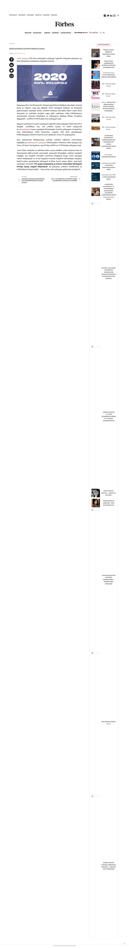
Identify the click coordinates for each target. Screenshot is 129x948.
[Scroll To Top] (124, 943)
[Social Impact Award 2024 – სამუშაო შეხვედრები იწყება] (96, 177)
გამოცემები (21, 15)
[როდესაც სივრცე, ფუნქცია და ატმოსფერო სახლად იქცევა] (96, 53)
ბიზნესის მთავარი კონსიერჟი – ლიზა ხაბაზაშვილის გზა (108, 503)
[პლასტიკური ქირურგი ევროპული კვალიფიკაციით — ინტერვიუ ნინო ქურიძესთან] (96, 579)
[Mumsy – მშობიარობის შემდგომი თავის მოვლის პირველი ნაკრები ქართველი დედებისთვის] (96, 106)
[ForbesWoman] (64, 24)
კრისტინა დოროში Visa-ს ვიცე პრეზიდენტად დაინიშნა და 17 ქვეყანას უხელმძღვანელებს (108, 417)
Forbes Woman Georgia (19, 53)
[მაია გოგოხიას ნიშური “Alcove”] (96, 723)
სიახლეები (37, 33)
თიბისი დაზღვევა (23, 58)
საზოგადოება (66, 33)
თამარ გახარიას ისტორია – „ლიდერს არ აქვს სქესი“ (108, 493)
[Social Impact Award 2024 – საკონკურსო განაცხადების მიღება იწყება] (96, 166)
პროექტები (30, 15)
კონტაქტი (54, 15)
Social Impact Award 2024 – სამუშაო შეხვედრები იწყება (109, 177)
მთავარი (28, 33)
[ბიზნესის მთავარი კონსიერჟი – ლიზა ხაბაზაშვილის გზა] (96, 503)
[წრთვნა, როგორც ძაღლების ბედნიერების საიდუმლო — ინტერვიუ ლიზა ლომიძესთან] (96, 866)
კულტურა (55, 33)
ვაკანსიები (46, 15)
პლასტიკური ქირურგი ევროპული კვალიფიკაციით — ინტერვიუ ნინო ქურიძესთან (108, 580)
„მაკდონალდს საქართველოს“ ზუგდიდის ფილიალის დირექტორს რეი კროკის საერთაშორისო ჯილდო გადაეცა (108, 142)
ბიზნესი (47, 33)
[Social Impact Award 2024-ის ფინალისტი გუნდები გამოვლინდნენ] (96, 75)
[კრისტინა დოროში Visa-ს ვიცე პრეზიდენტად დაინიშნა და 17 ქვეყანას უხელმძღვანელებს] (96, 416)
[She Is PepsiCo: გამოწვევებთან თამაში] (96, 156)
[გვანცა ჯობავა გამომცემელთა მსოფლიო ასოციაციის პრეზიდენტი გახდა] (96, 64)
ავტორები (38, 15)
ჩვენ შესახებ (13, 15)
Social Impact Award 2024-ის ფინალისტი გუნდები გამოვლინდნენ (108, 75)
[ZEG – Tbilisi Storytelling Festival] (96, 85)
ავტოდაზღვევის (24, 129)
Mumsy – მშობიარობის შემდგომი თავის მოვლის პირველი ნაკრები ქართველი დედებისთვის (108, 107)
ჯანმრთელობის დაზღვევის (37, 142)
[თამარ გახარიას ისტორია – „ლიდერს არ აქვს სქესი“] (96, 493)
